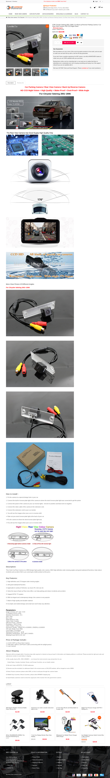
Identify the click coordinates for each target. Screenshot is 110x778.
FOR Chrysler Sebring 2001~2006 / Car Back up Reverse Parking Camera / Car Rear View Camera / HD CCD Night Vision (55, 17)
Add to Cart (70, 42)
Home (10, 14)
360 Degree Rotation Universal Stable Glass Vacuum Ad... (16, 708)
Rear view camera (21, 14)
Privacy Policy (36, 757)
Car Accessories (48, 14)
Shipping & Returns (37, 762)
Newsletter (85, 768)
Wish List (84, 765)
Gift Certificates (61, 759)
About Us (9, 765)
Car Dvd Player (34, 14)
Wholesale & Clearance (64, 14)
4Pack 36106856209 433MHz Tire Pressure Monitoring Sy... (15, 735)
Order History (86, 759)
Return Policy (35, 768)
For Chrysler (21, 17)
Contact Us (84, 14)
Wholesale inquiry (58, 28)
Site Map (59, 768)
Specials (59, 765)
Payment (34, 765)
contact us (85, 68)
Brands (59, 757)
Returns (84, 762)
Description (11, 83)
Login (96, 1)
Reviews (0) (20, 83)
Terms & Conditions (37, 759)
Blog (76, 14)
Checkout (15, 1)
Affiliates (59, 762)
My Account (8, 1)
